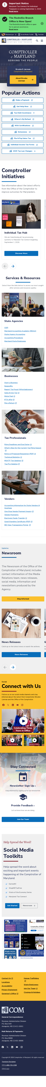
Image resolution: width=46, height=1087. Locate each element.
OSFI (6, 328)
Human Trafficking (31, 978)
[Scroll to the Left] (5, 266)
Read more (13, 11)
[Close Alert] (42, 23)
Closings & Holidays (32, 992)
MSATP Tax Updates (12, 460)
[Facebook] (3, 705)
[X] (8, 705)
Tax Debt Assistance (22, 113)
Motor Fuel (8, 396)
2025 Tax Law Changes (22, 151)
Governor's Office (9, 993)
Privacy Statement (9, 990)
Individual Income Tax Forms (22, 144)
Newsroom (27, 905)
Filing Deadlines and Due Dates (17, 444)
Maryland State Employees (15, 341)
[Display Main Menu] (41, 40)
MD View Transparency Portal (16, 525)
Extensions (22, 132)
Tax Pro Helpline (11, 464)
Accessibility (7, 986)
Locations (6, 982)
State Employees (31, 984)
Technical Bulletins (12, 457)
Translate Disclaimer (9, 1062)
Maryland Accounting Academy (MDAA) (20, 331)
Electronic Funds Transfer (14, 518)
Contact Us (6, 978)
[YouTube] (17, 705)
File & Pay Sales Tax (22, 138)
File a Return (9, 403)
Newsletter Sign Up (22, 785)
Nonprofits (8, 386)
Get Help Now (22, 106)
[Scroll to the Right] (13, 266)
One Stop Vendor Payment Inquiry (17, 511)
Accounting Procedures (13, 338)
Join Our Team (23, 819)
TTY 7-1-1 (5, 1069)
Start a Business (11, 383)
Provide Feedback (22, 805)
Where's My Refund (22, 119)
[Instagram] (22, 705)
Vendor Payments (11, 515)
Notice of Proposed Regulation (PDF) (19, 454)
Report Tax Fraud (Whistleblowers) (18, 389)
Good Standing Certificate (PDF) (17, 521)
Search (37, 40)
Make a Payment (22, 100)
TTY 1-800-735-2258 (9, 1065)
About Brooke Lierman (21, 79)
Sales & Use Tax (10, 393)
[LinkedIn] (12, 705)
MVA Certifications (22, 125)
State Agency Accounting (14, 334)
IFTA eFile (8, 399)
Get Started (12, 905)
